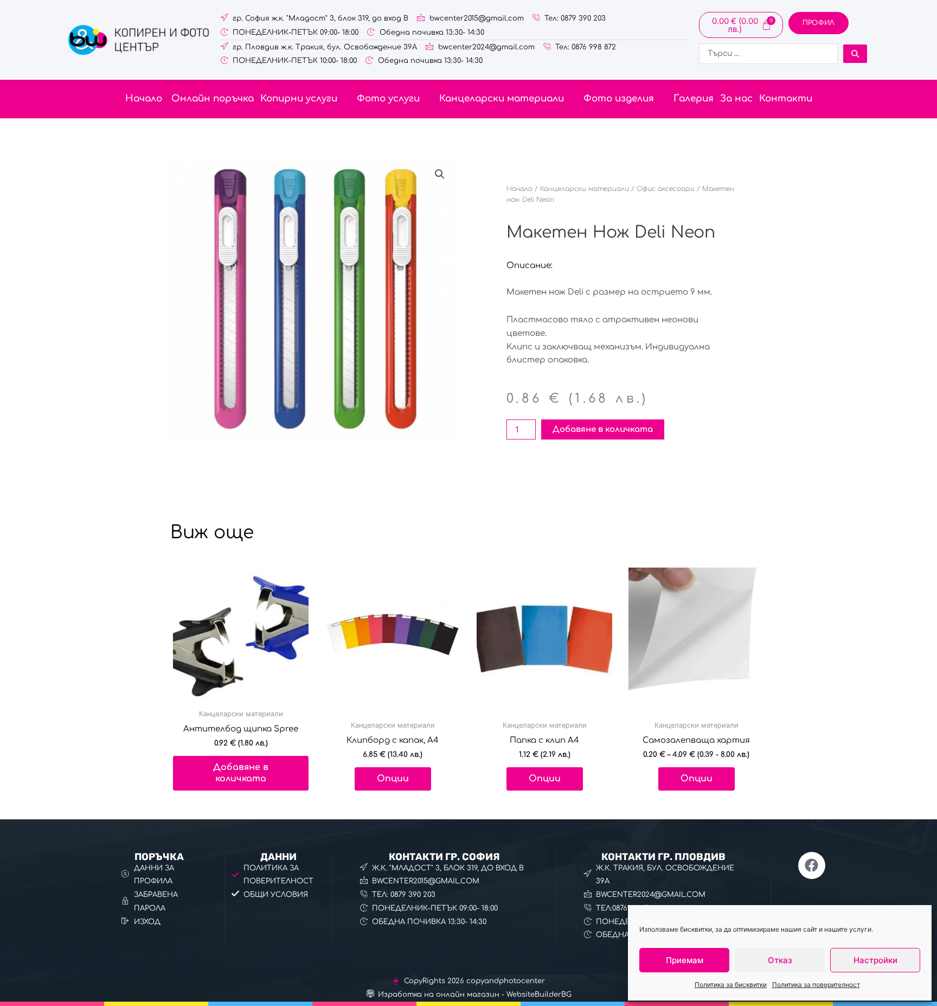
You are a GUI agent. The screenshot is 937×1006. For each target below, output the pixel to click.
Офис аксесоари (666, 189)
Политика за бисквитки (731, 984)
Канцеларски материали (501, 98)
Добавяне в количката (603, 429)
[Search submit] (855, 53)
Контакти (785, 98)
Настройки (875, 960)
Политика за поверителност (816, 984)
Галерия (693, 98)
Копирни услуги (298, 98)
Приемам (684, 960)
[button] (305, 99)
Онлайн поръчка (211, 98)
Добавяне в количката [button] (240, 773)
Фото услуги (388, 98)
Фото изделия (618, 98)
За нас (736, 98)
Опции (393, 779)
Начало (143, 98)
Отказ (780, 960)
